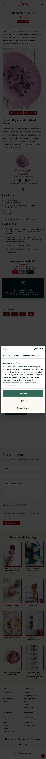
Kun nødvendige (23, 408)
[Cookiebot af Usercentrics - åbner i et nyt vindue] (33, 349)
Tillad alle (23, 393)
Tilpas (21, 401)
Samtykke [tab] (6, 355)
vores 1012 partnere (15, 367)
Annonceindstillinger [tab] (31, 355)
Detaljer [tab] (17, 355)
